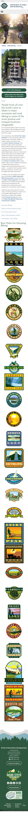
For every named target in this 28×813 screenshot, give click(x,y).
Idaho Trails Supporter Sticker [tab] (11, 215)
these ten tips (11, 197)
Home (4, 45)
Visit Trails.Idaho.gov (14, 90)
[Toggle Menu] (2, 11)
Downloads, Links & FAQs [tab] (9, 218)
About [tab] (4, 101)
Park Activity (12, 45)
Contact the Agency (14, 763)
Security (17, 806)
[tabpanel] (14, 153)
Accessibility (18, 803)
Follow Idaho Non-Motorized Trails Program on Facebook (14, 95)
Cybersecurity (7, 805)
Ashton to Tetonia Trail (11, 161)
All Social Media (14, 787)
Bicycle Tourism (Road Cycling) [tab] (11, 208)
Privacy (17, 805)
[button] (25, 67)
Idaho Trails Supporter (11, 180)
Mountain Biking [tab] (7, 205)
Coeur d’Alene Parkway (11, 143)
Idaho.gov (8, 803)
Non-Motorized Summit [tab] (9, 212)
